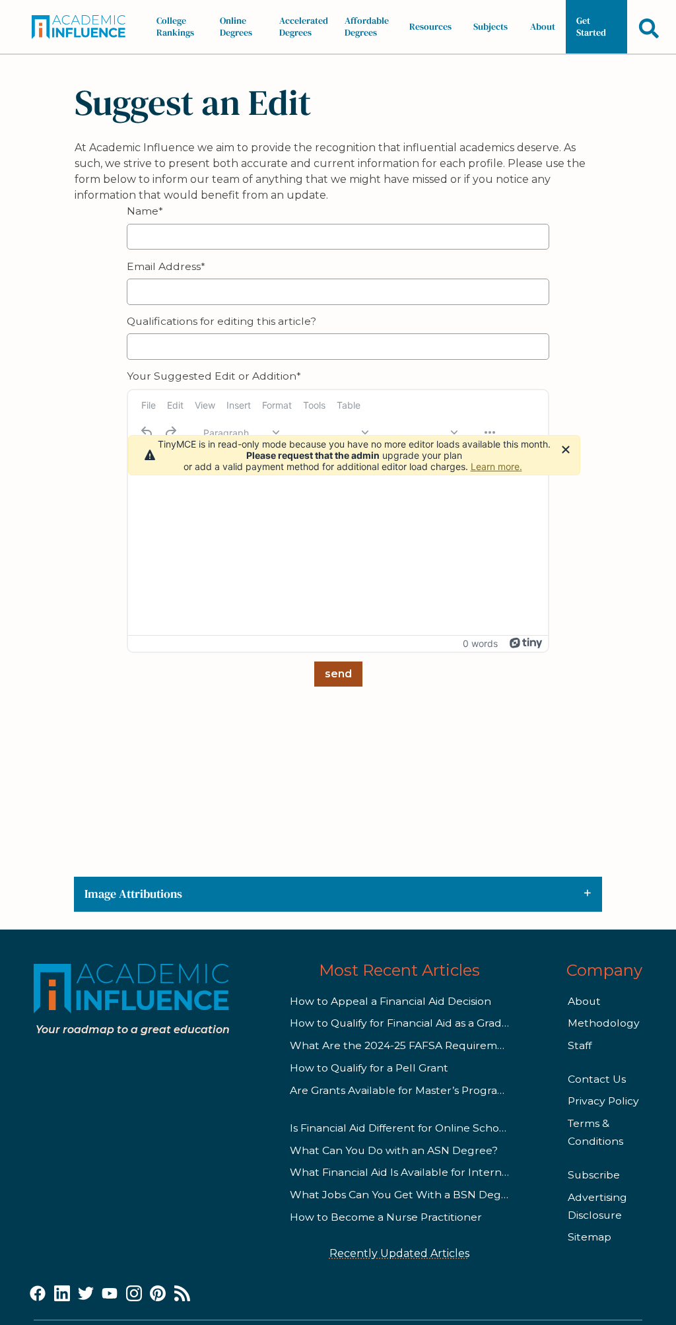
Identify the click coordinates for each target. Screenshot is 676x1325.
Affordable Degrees (367, 26)
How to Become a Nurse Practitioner (386, 1217)
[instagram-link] (134, 1294)
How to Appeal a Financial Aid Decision (390, 1001)
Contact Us (597, 1079)
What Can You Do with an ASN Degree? (394, 1150)
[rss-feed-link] (182, 1294)
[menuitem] (148, 405)
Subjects (490, 26)
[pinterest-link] (158, 1294)
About (542, 26)
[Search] (649, 28)
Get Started (591, 26)
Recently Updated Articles (399, 1253)
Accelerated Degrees (303, 26)
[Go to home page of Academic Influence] (82, 27)
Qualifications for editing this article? (221, 321)
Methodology (604, 1023)
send (338, 673)
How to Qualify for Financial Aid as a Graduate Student (431, 1023)
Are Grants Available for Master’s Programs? (404, 1090)
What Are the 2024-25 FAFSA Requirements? (408, 1045)
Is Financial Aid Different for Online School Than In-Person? (443, 1128)
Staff (580, 1045)
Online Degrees (236, 26)
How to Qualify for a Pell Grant (369, 1068)
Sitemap (589, 1237)
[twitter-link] (86, 1294)
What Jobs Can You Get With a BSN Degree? (407, 1194)
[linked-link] (62, 1294)
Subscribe (594, 1175)
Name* (145, 211)
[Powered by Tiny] (526, 643)
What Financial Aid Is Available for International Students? (442, 1172)
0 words (480, 643)
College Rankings (175, 26)
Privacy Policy (603, 1101)
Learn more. (496, 466)
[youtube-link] (110, 1294)
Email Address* (166, 266)
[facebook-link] (38, 1294)
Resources (430, 26)
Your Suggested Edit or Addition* (214, 376)
